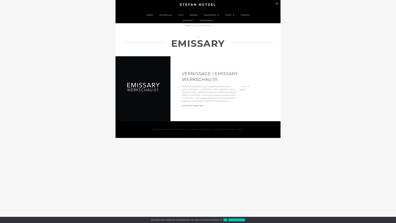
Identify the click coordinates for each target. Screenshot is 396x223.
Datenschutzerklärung (236, 220)
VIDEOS (245, 15)
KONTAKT (188, 20)
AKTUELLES (165, 15)
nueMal (243, 89)
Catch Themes (236, 129)
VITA (181, 15)
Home (187, 26)
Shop (228, 15)
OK (225, 220)
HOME (150, 15)
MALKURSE (210, 15)
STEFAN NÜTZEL (198, 5)
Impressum (206, 20)
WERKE (194, 15)
